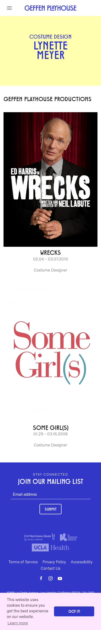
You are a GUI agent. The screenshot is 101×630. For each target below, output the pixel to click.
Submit (50, 509)
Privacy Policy (54, 561)
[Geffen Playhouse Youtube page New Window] (60, 578)
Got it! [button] (74, 611)
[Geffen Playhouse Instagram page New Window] (50, 578)
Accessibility (82, 561)
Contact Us (50, 568)
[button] (9, 8)
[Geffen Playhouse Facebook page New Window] (41, 578)
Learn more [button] (18, 622)
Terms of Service (23, 561)
